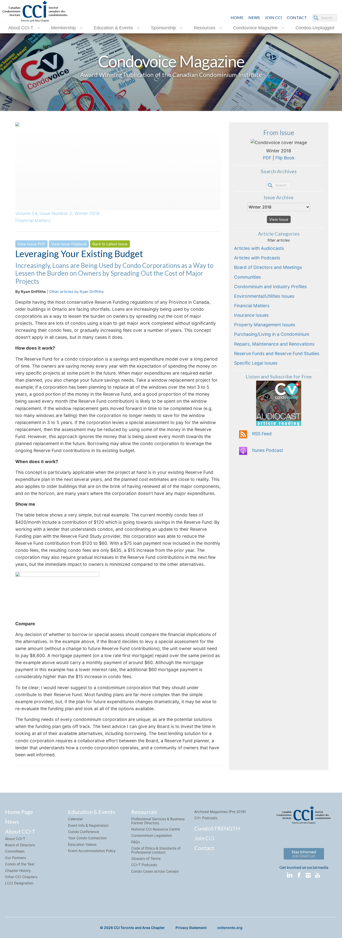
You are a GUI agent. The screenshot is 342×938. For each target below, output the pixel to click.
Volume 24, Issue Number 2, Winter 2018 (57, 213)
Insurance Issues (251, 315)
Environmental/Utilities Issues (264, 296)
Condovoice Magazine (255, 27)
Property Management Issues (264, 324)
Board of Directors (20, 845)
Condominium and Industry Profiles (270, 286)
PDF (267, 157)
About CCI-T (20, 27)
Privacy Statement (191, 927)
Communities (247, 277)
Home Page (19, 811)
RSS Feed (262, 433)
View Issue (278, 219)
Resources (204, 27)
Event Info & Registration (88, 825)
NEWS (254, 17)
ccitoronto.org (229, 927)
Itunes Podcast (267, 450)
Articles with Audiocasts (259, 248)
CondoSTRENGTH (217, 828)
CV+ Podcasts (205, 818)
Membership (63, 27)
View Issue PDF (31, 244)
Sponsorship (163, 27)
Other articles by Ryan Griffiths (76, 291)
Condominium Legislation (151, 835)
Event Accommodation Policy (92, 851)
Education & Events (113, 27)
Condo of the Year (20, 864)
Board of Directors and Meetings (268, 267)
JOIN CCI (273, 17)
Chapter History (18, 870)
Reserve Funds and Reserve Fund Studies (276, 353)
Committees (15, 851)
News (12, 821)
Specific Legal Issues (255, 363)
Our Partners (15, 858)
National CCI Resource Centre (155, 829)
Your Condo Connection (87, 838)
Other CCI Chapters (21, 877)
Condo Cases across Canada (155, 871)
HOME (237, 17)
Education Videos (82, 844)
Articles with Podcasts (257, 257)
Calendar (75, 819)
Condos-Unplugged (314, 27)
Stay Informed (304, 853)
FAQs (135, 842)
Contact (204, 848)
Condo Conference (83, 831)
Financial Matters (33, 220)
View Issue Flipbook (69, 244)
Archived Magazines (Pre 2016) (220, 811)
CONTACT (297, 17)
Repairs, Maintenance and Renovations (274, 344)
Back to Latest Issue (110, 244)
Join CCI (204, 838)
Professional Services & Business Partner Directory (158, 821)
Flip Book (285, 157)
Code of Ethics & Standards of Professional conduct (156, 850)
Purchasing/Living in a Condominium (271, 334)
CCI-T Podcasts (144, 865)
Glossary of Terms (145, 858)
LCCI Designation (19, 883)
